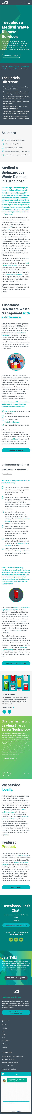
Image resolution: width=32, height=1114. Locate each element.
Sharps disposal (10, 411)
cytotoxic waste (23, 855)
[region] (16, 34)
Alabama (15, 439)
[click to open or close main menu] (29, 3)
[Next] (9, 712)
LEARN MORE (16, 887)
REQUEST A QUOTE (16, 450)
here (6, 835)
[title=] (5, 3)
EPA (19, 630)
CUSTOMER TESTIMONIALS (16, 663)
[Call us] (21, 3)
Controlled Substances (12, 422)
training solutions (21, 551)
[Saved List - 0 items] (25, 3)
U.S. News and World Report (13, 274)
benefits (16, 607)
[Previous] (4, 712)
